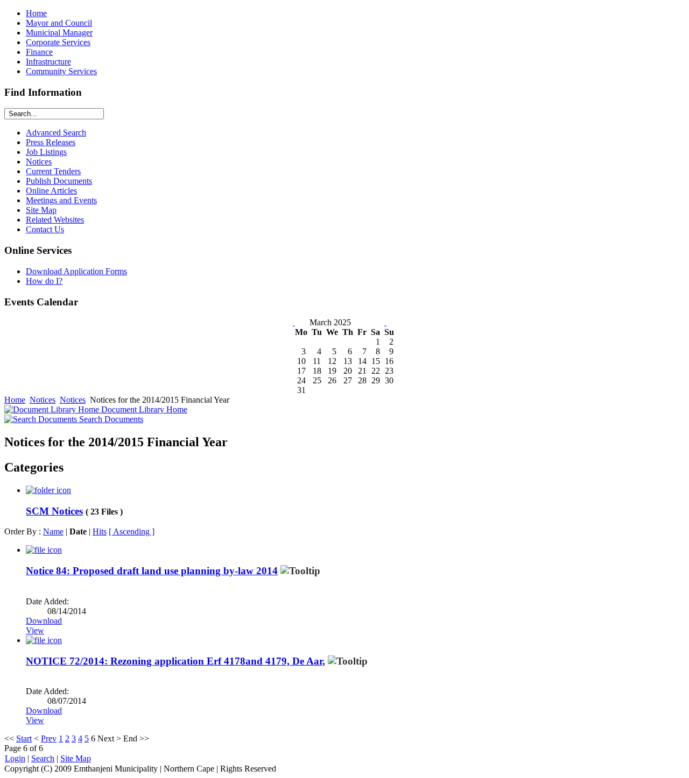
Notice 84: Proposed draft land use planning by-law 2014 (152, 570)
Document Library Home (143, 409)
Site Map (75, 758)
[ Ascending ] (131, 531)
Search (42, 758)
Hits (100, 531)
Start (24, 738)
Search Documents (110, 419)
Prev (49, 738)
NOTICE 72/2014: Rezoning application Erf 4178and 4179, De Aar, (175, 661)
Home (14, 399)
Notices (42, 399)
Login (15, 758)
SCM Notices (54, 511)
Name (53, 531)
